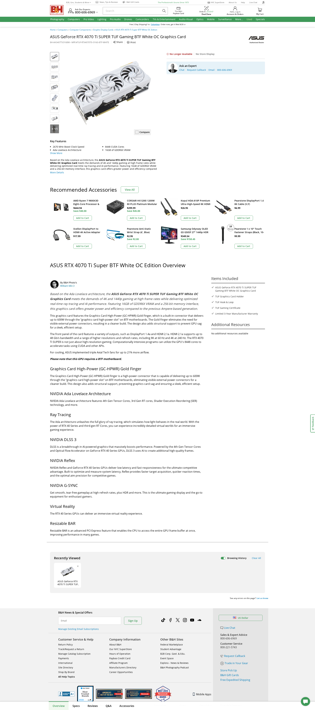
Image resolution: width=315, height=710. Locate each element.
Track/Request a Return (71, 649)
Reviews (93, 706)
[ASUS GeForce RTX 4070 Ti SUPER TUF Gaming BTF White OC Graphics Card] (110, 93)
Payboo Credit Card (119, 658)
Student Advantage (170, 649)
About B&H (115, 644)
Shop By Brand (66, 672)
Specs (76, 706)
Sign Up (133, 621)
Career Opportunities (121, 672)
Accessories (126, 706)
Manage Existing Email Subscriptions (78, 629)
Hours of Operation (119, 653)
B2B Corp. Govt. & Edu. (172, 653)
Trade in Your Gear (236, 663)
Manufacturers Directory (122, 667)
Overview (59, 706)
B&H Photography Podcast (174, 667)
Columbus (155, 24)
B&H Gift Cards (229, 675)
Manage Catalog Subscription (74, 653)
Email (64, 621)
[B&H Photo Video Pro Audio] (58, 10)
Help (243, 2)
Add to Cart (82, 218)
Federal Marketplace (171, 644)
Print (133, 42)
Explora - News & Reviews (174, 662)
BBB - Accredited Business (66, 693)
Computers (63, 30)
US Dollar (243, 617)
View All (130, 190)
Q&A (109, 706)
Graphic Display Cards (103, 30)
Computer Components (80, 30)
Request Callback (234, 656)
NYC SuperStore (217, 2)
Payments (63, 658)
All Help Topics (66, 676)
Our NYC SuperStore (120, 649)
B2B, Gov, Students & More (77, 2)
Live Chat (253, 2)
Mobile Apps (203, 694)
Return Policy (65, 644)
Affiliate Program (118, 662)
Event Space (167, 658)
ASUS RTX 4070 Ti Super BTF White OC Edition (136, 30)
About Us (233, 2)
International (65, 662)
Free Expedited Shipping (235, 680)
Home (53, 30)
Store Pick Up (228, 670)
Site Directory (65, 667)
